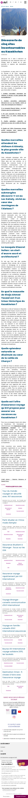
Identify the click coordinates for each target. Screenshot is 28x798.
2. (1, 101)
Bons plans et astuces (8, 508)
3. (1, 108)
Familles (20, 639)
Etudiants (8, 538)
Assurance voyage (20, 505)
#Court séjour (5, 6)
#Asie (11, 6)
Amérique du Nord (8, 560)
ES (21, 2)
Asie (8, 531)
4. (1, 114)
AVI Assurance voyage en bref (9, 757)
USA (8, 567)
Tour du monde (20, 511)
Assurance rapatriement (8, 588)
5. (1, 121)
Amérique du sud (8, 505)
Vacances (8, 514)
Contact (3, 747)
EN (15, 2)
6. (1, 128)
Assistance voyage (20, 531)
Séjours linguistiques (20, 564)
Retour (3, 36)
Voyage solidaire (8, 666)
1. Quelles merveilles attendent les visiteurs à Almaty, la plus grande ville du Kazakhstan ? (13, 95)
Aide (2, 751)
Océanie (20, 508)
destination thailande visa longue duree (14, 738)
